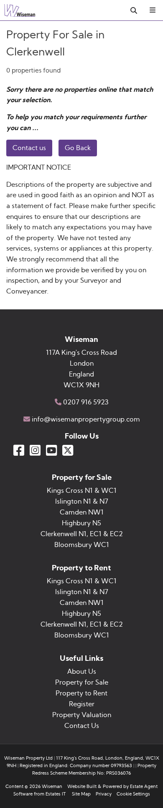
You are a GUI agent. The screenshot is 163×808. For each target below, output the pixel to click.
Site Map (81, 794)
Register (81, 704)
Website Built (82, 786)
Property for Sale (81, 682)
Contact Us (81, 726)
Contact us (29, 148)
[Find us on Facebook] (19, 450)
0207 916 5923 (86, 402)
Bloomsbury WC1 (81, 545)
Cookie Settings (133, 794)
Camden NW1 (82, 512)
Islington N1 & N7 (81, 501)
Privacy (104, 794)
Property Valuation (81, 715)
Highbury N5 (81, 523)
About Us (81, 671)
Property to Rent (81, 693)
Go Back (78, 148)
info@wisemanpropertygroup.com (86, 419)
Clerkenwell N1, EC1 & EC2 (82, 534)
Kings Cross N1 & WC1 (82, 490)
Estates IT (56, 794)
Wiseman (52, 786)
